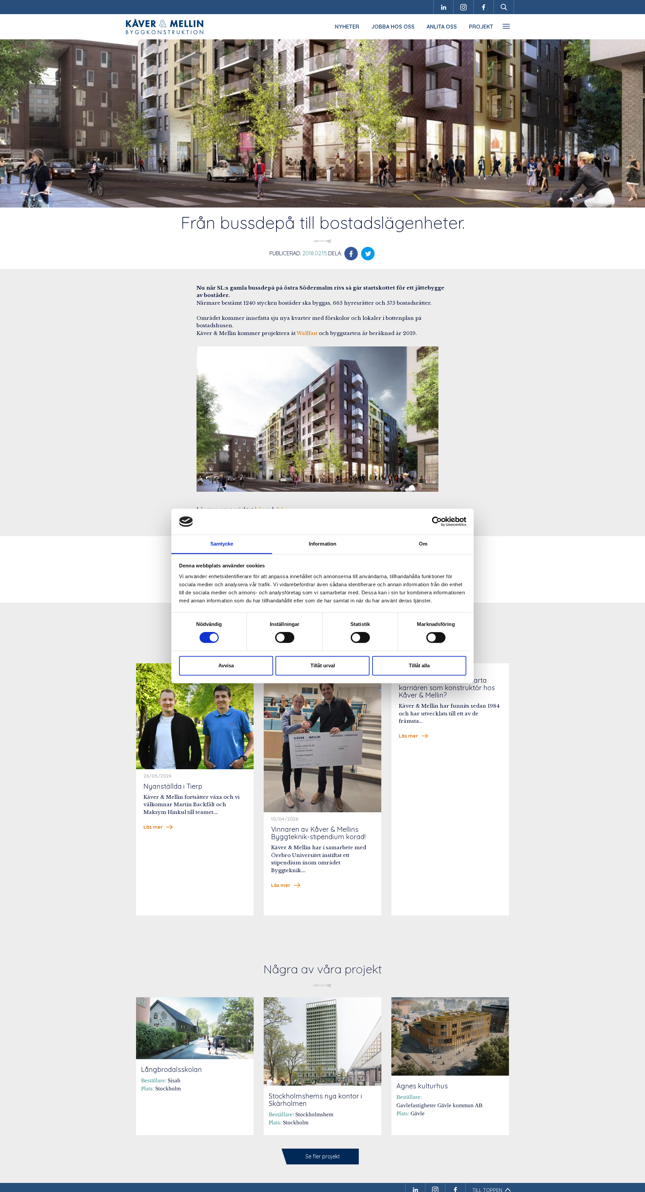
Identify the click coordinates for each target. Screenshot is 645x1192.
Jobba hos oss (393, 26)
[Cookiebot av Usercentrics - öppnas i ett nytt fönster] (436, 522)
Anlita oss (442, 26)
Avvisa (226, 665)
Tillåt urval (322, 665)
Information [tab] (322, 544)
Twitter (368, 253)
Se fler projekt (322, 1156)
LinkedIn (443, 7)
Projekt (481, 26)
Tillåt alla (419, 665)
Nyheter (347, 26)
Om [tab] (423, 544)
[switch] (284, 637)
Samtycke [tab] (221, 544)
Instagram (464, 7)
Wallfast (307, 333)
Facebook (484, 7)
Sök (504, 7)
